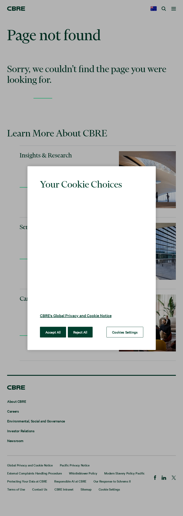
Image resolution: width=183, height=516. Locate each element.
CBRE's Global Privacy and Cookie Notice (76, 315)
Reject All (80, 331)
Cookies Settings (125, 331)
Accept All (53, 331)
